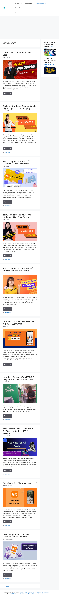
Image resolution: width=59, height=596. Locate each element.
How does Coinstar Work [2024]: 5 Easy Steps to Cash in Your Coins (18, 378)
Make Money (18, 3)
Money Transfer (32, 593)
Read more (7, 93)
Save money (8, 96)
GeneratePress (12, 593)
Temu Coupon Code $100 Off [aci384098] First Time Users (16, 162)
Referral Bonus (28, 3)
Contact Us (31, 592)
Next (8, 586)
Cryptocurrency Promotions (42, 592)
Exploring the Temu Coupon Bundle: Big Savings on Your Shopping (19, 107)
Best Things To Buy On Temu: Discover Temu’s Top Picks (16, 535)
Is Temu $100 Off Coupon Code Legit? (17, 53)
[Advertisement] (29, 27)
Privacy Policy (23, 592)
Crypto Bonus (18, 8)
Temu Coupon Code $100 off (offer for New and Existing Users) (19, 269)
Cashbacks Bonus (39, 3)
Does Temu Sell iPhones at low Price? (20, 483)
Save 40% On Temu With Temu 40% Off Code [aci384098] (19, 322)
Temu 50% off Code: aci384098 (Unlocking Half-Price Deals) (17, 215)
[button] (16, 12)
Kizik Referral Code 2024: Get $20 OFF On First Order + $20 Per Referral (18, 431)
